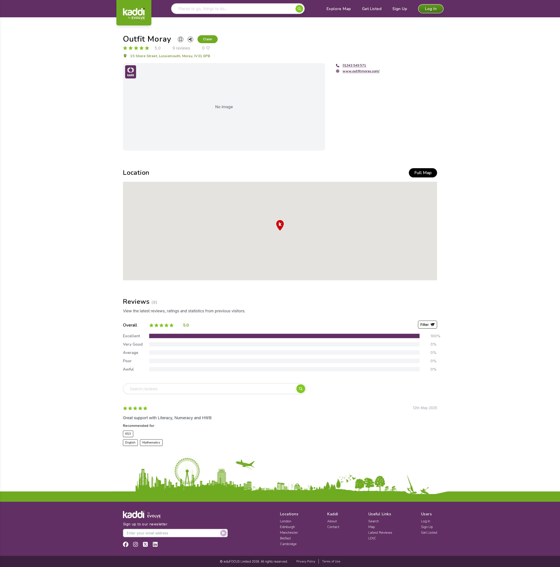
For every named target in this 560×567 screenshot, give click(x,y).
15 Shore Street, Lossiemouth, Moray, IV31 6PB (170, 56)
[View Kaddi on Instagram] (135, 544)
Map (371, 527)
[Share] (190, 39)
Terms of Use (331, 561)
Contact (333, 527)
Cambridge (288, 544)
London (285, 521)
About (332, 521)
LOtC (372, 538)
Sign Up (399, 8)
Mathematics (151, 442)
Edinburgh (287, 527)
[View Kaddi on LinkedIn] (155, 544)
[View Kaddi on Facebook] (125, 544)
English (130, 442)
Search (373, 521)
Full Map (423, 173)
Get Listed (372, 8)
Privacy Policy (305, 561)
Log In (431, 8)
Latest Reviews (380, 532)
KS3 (128, 434)
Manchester (289, 532)
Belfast (285, 538)
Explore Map (339, 8)
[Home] (134, 14)
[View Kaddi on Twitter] (145, 544)
